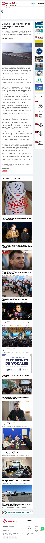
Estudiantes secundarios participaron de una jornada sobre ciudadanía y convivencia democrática (15, 350)
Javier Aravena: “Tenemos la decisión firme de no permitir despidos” (15, 424)
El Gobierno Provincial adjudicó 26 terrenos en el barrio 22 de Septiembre (15, 300)
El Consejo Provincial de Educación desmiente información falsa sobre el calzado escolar (16, 219)
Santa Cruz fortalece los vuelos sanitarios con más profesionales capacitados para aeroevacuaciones (16, 505)
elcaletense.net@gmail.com (17, 527)
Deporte (36, 526)
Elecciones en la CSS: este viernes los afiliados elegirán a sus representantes (15, 376)
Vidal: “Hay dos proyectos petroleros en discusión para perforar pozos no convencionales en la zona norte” (16, 323)
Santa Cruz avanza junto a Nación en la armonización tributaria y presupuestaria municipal (16, 481)
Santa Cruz (4, 170)
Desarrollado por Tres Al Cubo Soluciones (36, 541)
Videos (28, 530)
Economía (36, 524)
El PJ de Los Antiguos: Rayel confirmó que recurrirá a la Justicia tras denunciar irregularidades (16, 273)
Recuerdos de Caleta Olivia (38, 531)
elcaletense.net (8, 532)
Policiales (28, 524)
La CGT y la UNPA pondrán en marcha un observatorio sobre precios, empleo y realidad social (15, 398)
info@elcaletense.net (8, 533)
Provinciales (29, 528)
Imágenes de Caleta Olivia (30, 534)
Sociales (28, 526)
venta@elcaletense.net (21, 533)
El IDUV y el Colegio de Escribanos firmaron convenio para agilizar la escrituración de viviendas (17, 453)
